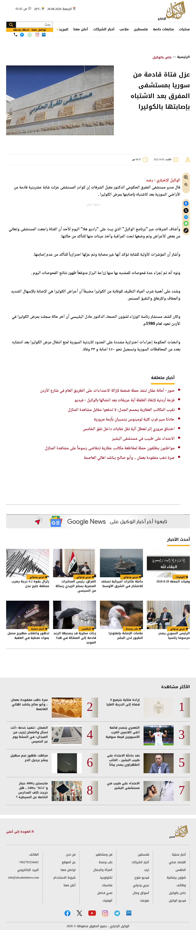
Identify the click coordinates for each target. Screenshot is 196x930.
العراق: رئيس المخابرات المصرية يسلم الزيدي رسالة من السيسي (76, 586)
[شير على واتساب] (186, 223)
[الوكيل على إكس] (79, 913)
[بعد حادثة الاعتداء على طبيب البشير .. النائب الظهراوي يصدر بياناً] (159, 763)
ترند (146, 870)
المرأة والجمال (102, 870)
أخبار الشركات (103, 29)
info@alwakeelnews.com (23, 877)
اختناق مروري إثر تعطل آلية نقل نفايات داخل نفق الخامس (129, 429)
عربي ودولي (130, 577)
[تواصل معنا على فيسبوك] (22, 35)
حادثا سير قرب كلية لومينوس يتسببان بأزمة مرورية (134, 419)
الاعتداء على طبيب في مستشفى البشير (143, 438)
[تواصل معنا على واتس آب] (30, 35)
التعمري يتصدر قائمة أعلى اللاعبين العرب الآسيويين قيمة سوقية (123, 732)
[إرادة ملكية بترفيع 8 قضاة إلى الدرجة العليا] (159, 708)
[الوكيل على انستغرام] (105, 913)
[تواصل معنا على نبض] (44, 34)
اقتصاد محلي (177, 862)
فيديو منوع (142, 877)
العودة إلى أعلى (19, 832)
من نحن (71, 854)
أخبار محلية (37, 628)
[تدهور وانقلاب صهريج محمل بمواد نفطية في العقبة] (27, 615)
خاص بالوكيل (162, 57)
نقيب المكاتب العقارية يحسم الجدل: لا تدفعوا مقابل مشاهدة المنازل (121, 410)
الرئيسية (183, 57)
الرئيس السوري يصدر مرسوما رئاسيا (174, 636)
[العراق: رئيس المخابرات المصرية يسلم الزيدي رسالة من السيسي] (74, 563)
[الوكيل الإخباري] (172, 11)
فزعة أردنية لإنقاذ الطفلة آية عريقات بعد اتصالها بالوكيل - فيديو (124, 400)
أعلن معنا (80, 29)
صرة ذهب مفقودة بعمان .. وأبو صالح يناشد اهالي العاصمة (129, 458)
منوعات (144, 901)
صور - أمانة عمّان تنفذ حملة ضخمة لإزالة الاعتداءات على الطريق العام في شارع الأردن (107, 390)
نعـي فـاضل (104, 893)
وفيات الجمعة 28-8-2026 (173, 581)
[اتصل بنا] (15, 34)
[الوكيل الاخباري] (179, 832)
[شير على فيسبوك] (186, 203)
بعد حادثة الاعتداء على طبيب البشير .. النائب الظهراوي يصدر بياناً (123, 760)
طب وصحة (132, 628)
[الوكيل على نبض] (128, 913)
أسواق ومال (141, 893)
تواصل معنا (68, 870)
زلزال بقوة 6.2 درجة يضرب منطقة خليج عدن (30, 584)
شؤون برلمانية (176, 877)
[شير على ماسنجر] (186, 217)
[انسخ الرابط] (186, 230)
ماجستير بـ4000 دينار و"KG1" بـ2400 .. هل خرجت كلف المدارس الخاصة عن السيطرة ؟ (32, 790)
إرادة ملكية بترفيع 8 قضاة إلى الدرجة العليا (123, 702)
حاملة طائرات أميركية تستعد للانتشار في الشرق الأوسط (122, 584)
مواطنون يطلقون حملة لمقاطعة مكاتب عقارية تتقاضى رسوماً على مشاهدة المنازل (110, 448)
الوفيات (180, 577)
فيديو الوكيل (177, 901)
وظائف (181, 885)
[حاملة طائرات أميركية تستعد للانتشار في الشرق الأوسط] (121, 563)
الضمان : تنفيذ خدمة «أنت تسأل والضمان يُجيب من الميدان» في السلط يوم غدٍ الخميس (29, 734)
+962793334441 (29, 862)
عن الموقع (69, 862)
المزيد (63, 29)
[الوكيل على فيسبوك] (67, 913)
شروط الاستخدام (64, 877)
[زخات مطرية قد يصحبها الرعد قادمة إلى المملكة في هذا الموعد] (74, 615)
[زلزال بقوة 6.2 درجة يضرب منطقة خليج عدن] (27, 563)
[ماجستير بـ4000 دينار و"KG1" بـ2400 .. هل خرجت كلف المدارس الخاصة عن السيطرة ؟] (67, 791)
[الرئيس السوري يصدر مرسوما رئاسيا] (168, 615)
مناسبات (107, 885)
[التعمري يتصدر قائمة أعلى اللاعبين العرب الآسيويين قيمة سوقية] (159, 735)
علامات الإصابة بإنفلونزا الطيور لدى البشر (126, 636)
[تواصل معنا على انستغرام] (37, 34)
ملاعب (124, 29)
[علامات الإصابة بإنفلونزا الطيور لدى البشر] (121, 615)
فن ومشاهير (104, 854)
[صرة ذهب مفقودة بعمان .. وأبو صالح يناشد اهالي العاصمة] (67, 708)
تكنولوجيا (106, 877)
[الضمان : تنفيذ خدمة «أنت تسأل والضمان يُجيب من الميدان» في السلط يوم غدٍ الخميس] (67, 735)
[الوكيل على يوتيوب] (92, 913)
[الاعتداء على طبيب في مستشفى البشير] (159, 791)
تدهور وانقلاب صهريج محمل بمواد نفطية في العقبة (28, 636)
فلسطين (141, 29)
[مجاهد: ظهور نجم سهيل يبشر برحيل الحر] (67, 763)
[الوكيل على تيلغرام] (117, 913)
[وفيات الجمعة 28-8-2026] (168, 563)
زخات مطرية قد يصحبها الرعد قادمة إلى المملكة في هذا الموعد (74, 638)
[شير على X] (186, 210)
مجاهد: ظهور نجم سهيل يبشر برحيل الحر (29, 757)
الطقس (86, 628)
